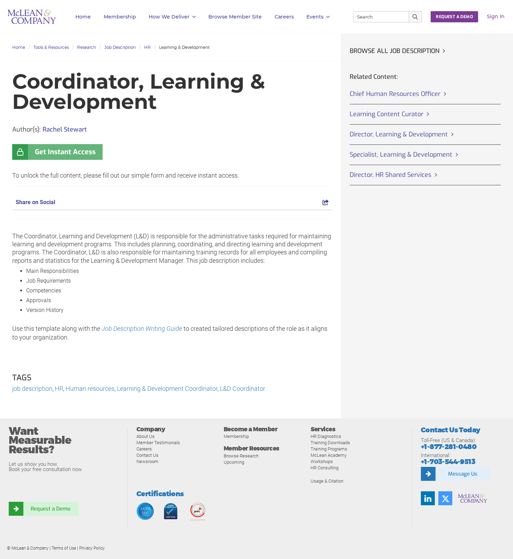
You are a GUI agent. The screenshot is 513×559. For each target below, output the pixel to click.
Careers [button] (284, 17)
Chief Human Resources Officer (395, 94)
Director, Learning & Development (399, 134)
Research (86, 47)
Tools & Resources (51, 47)
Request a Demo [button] (454, 17)
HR (147, 47)
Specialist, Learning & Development (401, 154)
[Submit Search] (415, 16)
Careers (144, 449)
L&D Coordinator (242, 388)
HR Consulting (325, 467)
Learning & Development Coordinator (167, 388)
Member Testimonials (158, 442)
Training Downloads (330, 442)
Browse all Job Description (394, 51)
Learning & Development (184, 47)
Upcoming (234, 462)
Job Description (120, 47)
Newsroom (147, 461)
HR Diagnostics (326, 436)
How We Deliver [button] (169, 17)
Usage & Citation (327, 481)
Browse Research (241, 456)
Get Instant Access (65, 152)
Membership (120, 17)
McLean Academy (329, 455)
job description (32, 388)
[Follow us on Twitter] (445, 498)
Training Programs (329, 449)
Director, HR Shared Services (390, 175)
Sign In (496, 16)
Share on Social (35, 202)
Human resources (90, 388)
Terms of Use (64, 548)
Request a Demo (50, 508)
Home (83, 17)
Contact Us (147, 455)
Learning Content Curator (386, 114)
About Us (145, 436)
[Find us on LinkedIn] (428, 498)
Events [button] (315, 17)
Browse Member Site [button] (235, 17)
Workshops (322, 461)
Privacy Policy (92, 548)
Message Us (462, 473)
